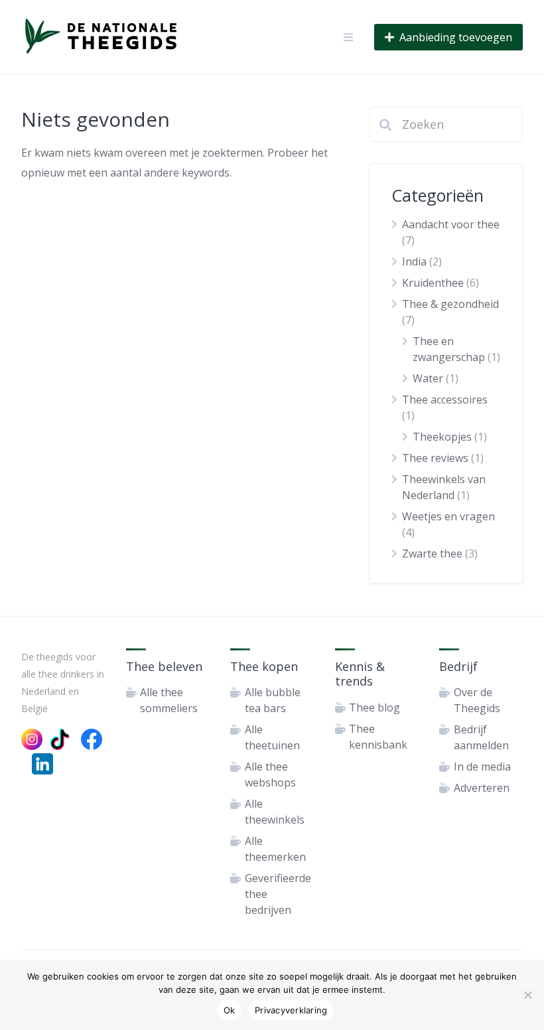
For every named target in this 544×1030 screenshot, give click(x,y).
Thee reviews (435, 458)
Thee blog (374, 707)
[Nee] (527, 994)
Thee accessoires (445, 399)
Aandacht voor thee (451, 224)
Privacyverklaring (291, 1010)
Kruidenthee (433, 282)
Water (428, 378)
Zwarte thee (432, 553)
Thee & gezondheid (450, 304)
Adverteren (482, 787)
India (414, 261)
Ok (230, 1010)
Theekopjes (442, 436)
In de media (482, 766)
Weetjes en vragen (448, 516)
